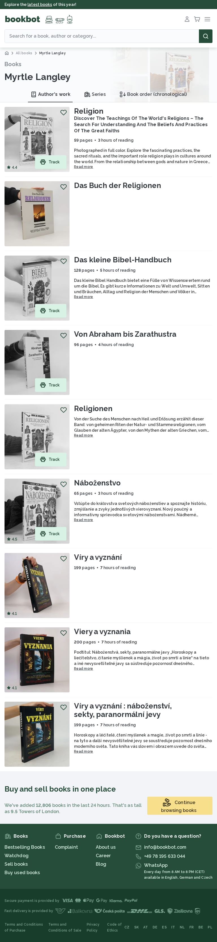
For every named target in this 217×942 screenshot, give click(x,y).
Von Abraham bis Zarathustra (125, 334)
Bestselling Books (25, 847)
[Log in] (187, 19)
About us (106, 847)
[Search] (205, 36)
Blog (101, 864)
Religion (88, 111)
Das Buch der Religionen (117, 185)
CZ (127, 927)
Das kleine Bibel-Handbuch (123, 260)
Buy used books (22, 872)
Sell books (16, 864)
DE (155, 927)
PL (210, 927)
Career (103, 855)
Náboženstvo (97, 483)
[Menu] (207, 19)
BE (200, 927)
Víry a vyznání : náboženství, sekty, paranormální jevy (123, 710)
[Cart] (197, 19)
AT (145, 927)
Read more (83, 167)
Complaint (66, 847)
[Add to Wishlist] (63, 112)
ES (164, 927)
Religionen (93, 408)
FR (191, 927)
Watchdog (17, 855)
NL (182, 927)
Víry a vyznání (98, 557)
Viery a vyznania (102, 631)
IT (173, 927)
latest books (39, 4)
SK (136, 927)
